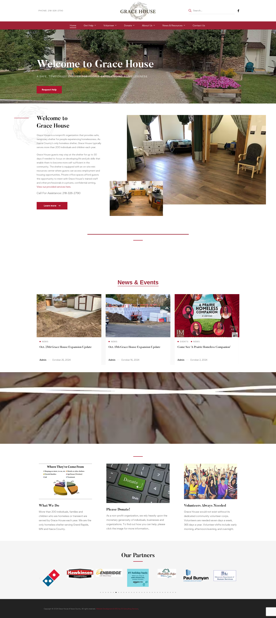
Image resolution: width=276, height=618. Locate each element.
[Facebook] (238, 10)
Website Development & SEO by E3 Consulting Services (117, 609)
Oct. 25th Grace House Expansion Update (66, 347)
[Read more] (69, 296)
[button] (52, 205)
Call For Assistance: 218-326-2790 (58, 193)
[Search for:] (212, 10)
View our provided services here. (54, 186)
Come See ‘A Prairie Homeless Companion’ (204, 347)
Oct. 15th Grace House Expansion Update (134, 347)
